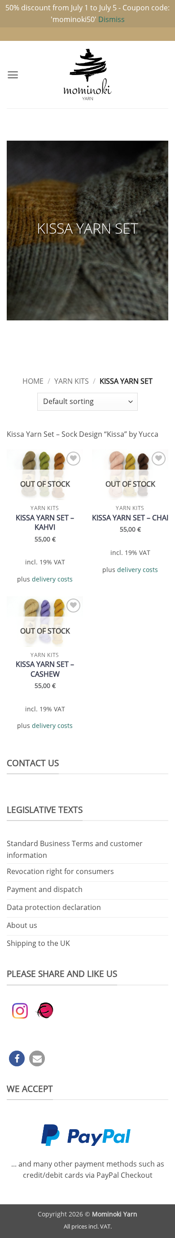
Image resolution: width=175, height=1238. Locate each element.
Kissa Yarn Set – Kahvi (45, 522)
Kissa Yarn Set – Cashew (45, 669)
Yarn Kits (71, 381)
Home (33, 381)
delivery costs (52, 579)
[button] (13, 75)
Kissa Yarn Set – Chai (130, 518)
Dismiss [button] (111, 19)
